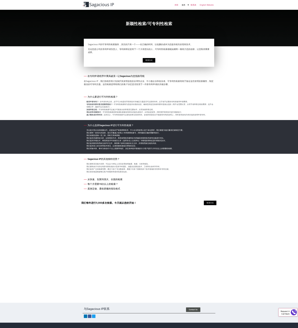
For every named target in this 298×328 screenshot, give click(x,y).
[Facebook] (89, 316)
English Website (207, 5)
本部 (176, 5)
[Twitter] (93, 316)
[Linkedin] (85, 316)
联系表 (193, 5)
